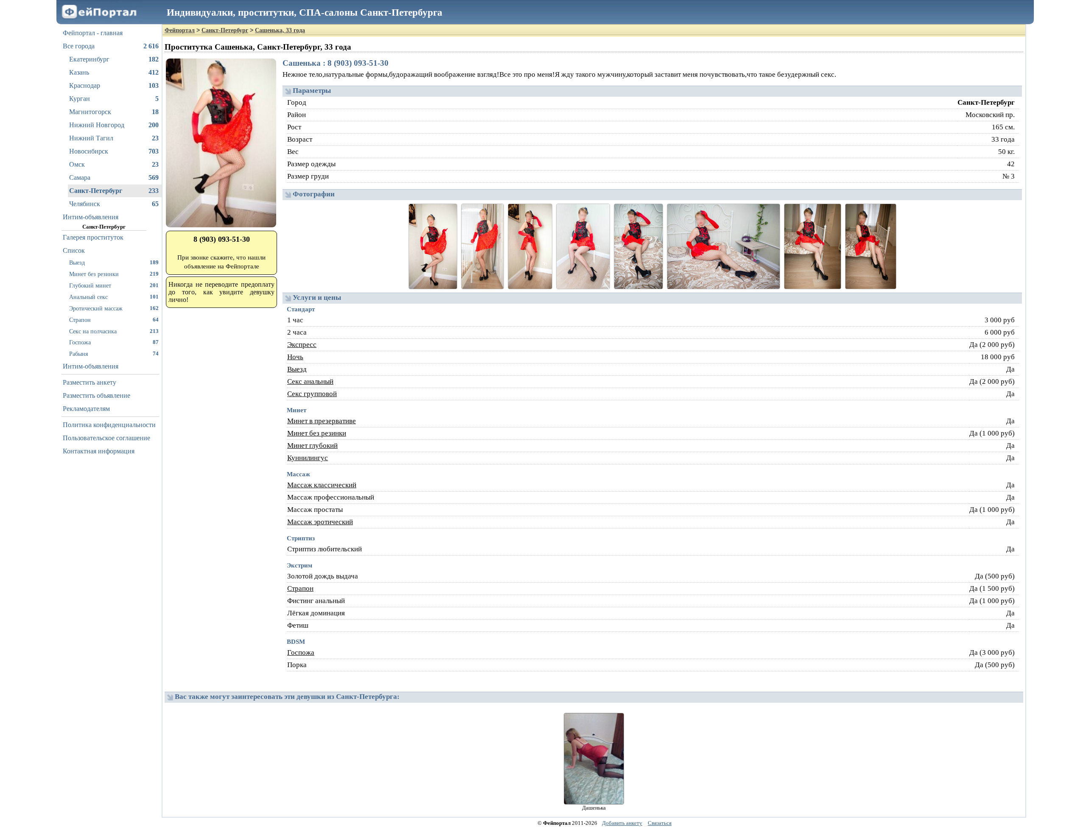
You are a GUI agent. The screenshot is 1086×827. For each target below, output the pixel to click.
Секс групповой (312, 394)
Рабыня (114, 353)
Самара (114, 177)
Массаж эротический (320, 522)
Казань (114, 72)
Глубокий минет (114, 285)
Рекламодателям (86, 408)
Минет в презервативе (321, 421)
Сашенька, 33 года (280, 30)
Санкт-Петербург (114, 190)
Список (74, 250)
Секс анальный (310, 381)
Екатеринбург (114, 59)
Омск (114, 164)
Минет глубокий (312, 445)
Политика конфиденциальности (109, 424)
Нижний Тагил (114, 138)
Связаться (660, 823)
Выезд (114, 262)
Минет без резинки (114, 274)
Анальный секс (114, 296)
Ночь (295, 357)
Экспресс (301, 345)
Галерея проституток (93, 237)
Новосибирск (114, 151)
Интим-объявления (90, 217)
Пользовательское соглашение (106, 437)
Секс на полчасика (114, 331)
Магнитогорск (114, 111)
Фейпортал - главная (93, 32)
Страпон (114, 319)
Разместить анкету (89, 382)
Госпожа (114, 342)
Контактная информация (98, 451)
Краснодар (114, 85)
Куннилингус (307, 458)
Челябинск (114, 203)
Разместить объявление (96, 395)
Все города (111, 46)
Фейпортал (180, 30)
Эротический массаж (114, 308)
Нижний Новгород (114, 125)
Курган (114, 98)
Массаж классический (321, 485)
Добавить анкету (622, 823)
